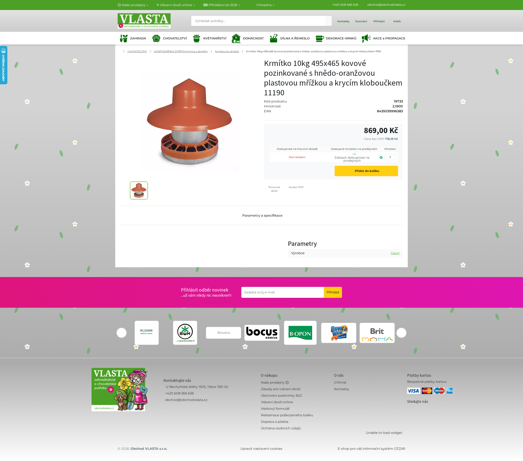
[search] (328, 21)
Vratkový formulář (275, 409)
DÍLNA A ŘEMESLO (295, 38)
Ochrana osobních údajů (281, 428)
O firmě (340, 382)
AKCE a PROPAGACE (389, 38)
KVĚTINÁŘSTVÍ (214, 38)
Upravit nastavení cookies (261, 449)
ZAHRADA (138, 38)
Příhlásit (333, 292)
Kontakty (341, 389)
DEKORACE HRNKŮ (341, 38)
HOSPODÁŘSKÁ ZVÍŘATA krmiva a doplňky (181, 51)
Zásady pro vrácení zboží (280, 389)
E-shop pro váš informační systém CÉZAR (371, 449)
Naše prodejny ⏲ (275, 382)
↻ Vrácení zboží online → (175, 5)
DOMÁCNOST (253, 38)
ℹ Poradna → (265, 5)
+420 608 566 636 (345, 5)
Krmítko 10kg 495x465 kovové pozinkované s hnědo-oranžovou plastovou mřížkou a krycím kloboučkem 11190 (313, 51)
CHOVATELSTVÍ (175, 38)
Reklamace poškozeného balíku (287, 415)
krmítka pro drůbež (227, 51)
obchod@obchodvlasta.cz (386, 5)
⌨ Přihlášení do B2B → (221, 5)
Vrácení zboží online (277, 402)
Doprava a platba (274, 422)
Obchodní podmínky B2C (282, 396)
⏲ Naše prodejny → (133, 5)
